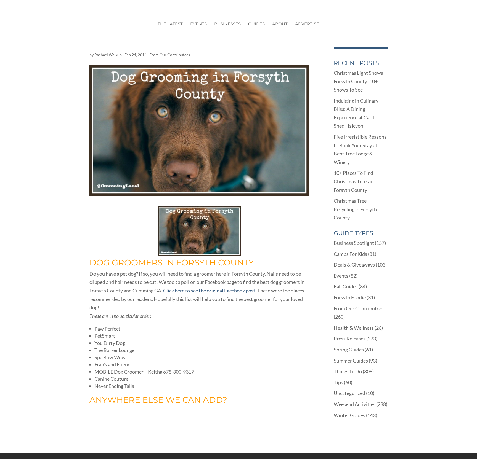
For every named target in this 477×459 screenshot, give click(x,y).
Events (198, 24)
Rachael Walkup (108, 54)
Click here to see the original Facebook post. (209, 291)
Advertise (307, 24)
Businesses (227, 24)
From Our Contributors (169, 54)
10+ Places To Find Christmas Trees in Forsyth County (354, 181)
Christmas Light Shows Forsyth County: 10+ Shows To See (358, 81)
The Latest (170, 24)
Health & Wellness (354, 328)
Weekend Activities (354, 404)
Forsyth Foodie (350, 297)
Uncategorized (349, 393)
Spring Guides (349, 350)
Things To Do (348, 371)
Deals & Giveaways (354, 265)
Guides (256, 24)
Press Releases (349, 338)
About (280, 24)
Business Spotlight (354, 243)
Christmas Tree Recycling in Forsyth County (355, 209)
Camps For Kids (350, 254)
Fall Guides (346, 286)
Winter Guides (349, 415)
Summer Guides (351, 361)
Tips (338, 382)
